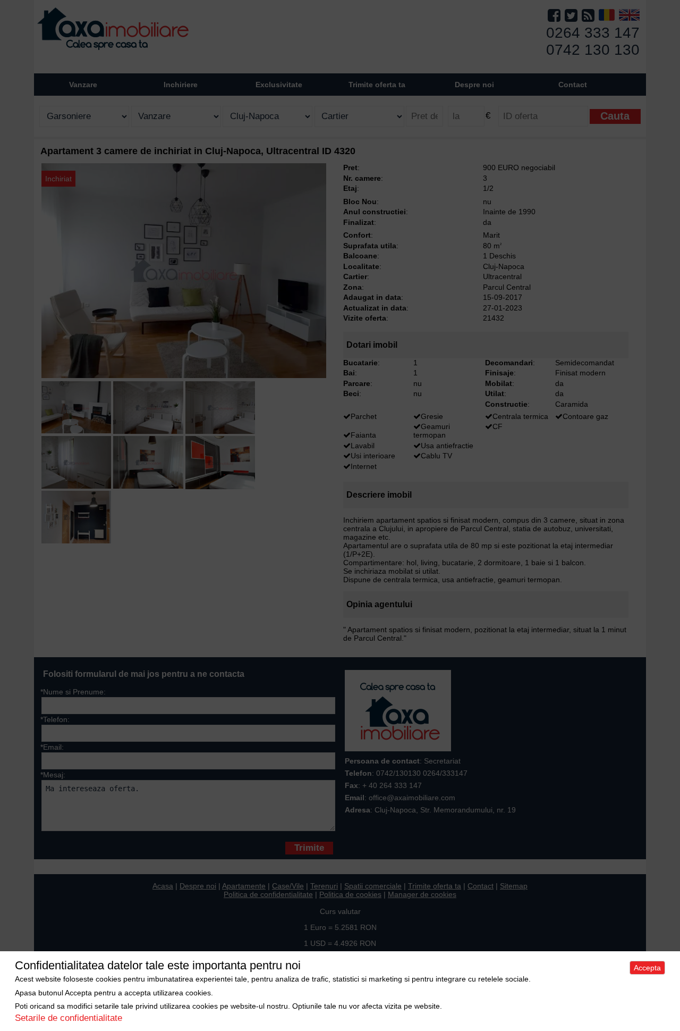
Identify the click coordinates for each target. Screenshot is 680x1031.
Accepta (647, 967)
